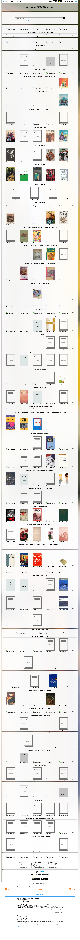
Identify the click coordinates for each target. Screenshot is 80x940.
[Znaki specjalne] (64, 20)
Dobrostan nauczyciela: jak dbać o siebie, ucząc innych (28, 898)
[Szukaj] (64, 18)
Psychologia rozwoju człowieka (23, 867)
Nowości (7, 1)
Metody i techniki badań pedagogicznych (24, 863)
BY (61, 1)
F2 (72, 1)
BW (56, 1)
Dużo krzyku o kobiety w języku (52, 864)
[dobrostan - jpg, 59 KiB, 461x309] (19, 910)
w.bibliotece (34, 886)
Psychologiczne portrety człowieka (23, 864)
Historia (12, 1)
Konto (21, 1)
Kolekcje (27, 20)
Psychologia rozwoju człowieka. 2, (52, 867)
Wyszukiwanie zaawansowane (20, 20)
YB (58, 1)
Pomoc (17, 1)
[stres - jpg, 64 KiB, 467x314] (18, 926)
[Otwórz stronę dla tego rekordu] (11, 28)
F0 (67, 1)
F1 (69, 1)
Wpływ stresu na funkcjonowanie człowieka (25, 915)
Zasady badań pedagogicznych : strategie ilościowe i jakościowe (27, 866)
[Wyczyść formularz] (61, 20)
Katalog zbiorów (40, 13)
